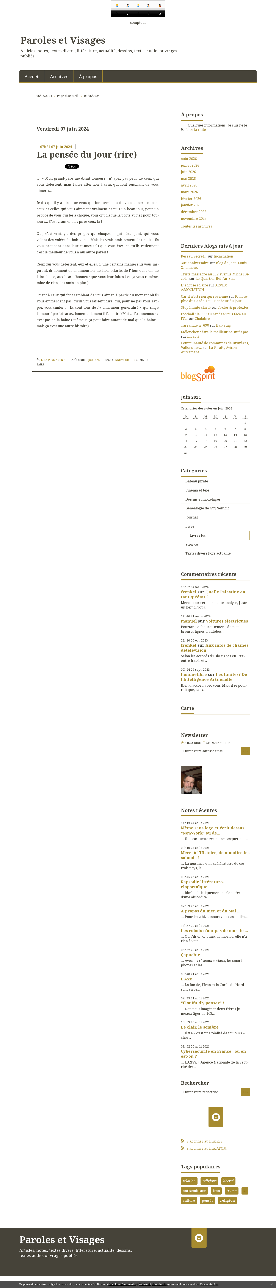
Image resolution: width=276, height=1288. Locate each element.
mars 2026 (189, 192)
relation (189, 1181)
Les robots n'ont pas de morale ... (214, 930)
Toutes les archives (196, 226)
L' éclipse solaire (194, 285)
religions (209, 1181)
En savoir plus (209, 1284)
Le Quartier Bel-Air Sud (215, 278)
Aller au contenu (16, 28)
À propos (88, 76)
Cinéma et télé (197, 490)
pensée (207, 1200)
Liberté (193, 336)
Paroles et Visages (62, 39)
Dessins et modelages (202, 499)
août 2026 (189, 158)
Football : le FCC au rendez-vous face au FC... (213, 316)
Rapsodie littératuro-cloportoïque (202, 884)
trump (232, 1190)
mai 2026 (188, 178)
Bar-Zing (223, 325)
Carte (187, 708)
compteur (138, 22)
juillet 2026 (190, 165)
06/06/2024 (44, 96)
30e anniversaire (195, 263)
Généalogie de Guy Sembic (207, 508)
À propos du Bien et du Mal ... (210, 910)
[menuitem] (32, 76)
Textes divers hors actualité (208, 553)
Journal (94, 360)
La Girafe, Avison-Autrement (209, 349)
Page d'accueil (67, 96)
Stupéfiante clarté (196, 307)
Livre (189, 526)
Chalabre (202, 318)
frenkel (188, 591)
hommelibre (194, 674)
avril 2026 (189, 185)
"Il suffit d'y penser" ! (202, 1002)
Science (191, 544)
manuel (189, 621)
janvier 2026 (191, 205)
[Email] (216, 1117)
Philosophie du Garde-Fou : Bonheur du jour (214, 298)
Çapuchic (190, 954)
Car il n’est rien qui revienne (204, 296)
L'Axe (186, 978)
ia (244, 1190)
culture (189, 1200)
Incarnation (223, 256)
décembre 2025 (193, 212)
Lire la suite (196, 129)
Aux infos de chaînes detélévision (214, 648)
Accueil (32, 76)
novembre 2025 (194, 218)
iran (216, 1190)
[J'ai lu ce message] (271, 1284)
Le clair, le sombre (200, 1027)
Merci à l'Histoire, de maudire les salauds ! (215, 855)
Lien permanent (52, 360)
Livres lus (198, 535)
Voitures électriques (227, 621)
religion (227, 1200)
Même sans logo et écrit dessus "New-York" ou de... (212, 830)
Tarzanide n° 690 (195, 325)
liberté (228, 1181)
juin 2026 (188, 172)
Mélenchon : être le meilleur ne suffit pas (214, 332)
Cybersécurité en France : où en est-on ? (213, 1054)
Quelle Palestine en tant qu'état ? (213, 594)
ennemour (121, 360)
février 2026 (191, 198)
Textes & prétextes (233, 307)
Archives (59, 76)
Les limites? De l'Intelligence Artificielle (214, 677)
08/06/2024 (92, 96)
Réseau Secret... (194, 256)
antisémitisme (194, 1190)
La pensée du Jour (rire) (87, 154)
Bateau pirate (196, 481)
